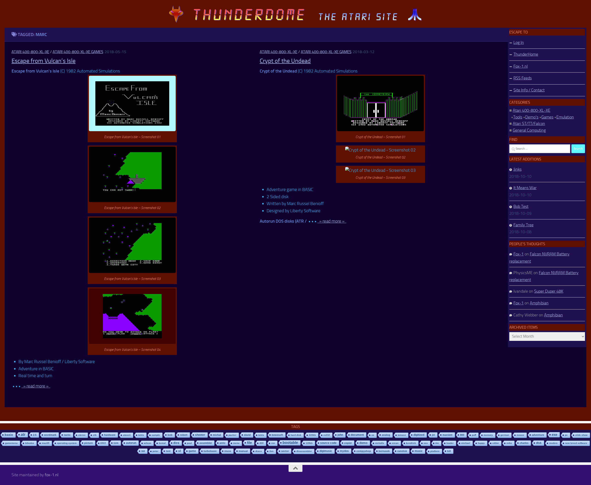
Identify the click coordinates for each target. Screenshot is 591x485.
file (249, 443)
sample (156, 435)
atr (23, 434)
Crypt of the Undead (285, 60)
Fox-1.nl (520, 66)
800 (462, 434)
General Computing (529, 130)
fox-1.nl (51, 474)
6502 (103, 443)
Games (547, 117)
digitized (418, 434)
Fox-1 (518, 254)
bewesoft (277, 434)
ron (273, 443)
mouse (520, 435)
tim (437, 443)
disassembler (304, 451)
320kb (312, 435)
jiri (433, 434)
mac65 (45, 443)
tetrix (141, 435)
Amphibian (539, 303)
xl (179, 451)
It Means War (525, 187)
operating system (67, 443)
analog (386, 434)
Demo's (531, 117)
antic (223, 443)
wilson (147, 443)
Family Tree (523, 224)
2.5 (34, 434)
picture (88, 443)
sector (285, 451)
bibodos (29, 443)
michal (217, 434)
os (372, 435)
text (168, 451)
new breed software (576, 443)
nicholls (379, 443)
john (340, 434)
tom (116, 443)
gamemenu (11, 443)
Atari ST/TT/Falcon (529, 123)
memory (488, 435)
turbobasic (210, 451)
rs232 (326, 435)
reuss (227, 451)
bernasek (384, 451)
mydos (344, 451)
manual (243, 451)
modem (553, 443)
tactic (67, 434)
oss (426, 443)
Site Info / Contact (529, 90)
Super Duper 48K (548, 291)
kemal (162, 443)
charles (524, 443)
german (505, 435)
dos (176, 443)
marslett (447, 434)
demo (363, 443)
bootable (290, 443)
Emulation (565, 117)
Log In (518, 42)
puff (474, 435)
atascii (127, 435)
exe (554, 434)
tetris (261, 435)
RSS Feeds (522, 78)
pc (566, 435)
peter (155, 451)
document (357, 434)
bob (170, 434)
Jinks (517, 169)
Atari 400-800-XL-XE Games (78, 51)
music (419, 451)
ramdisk (402, 451)
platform (435, 451)
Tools (517, 117)
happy (481, 443)
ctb (94, 435)
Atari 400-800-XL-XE (30, 51)
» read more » (35, 386)
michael (465, 443)
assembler (205, 443)
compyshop (363, 451)
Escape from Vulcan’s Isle (43, 60)
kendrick (411, 443)
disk (539, 443)
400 (261, 443)
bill (449, 451)
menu (236, 443)
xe (143, 451)
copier (348, 443)
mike (509, 443)
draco (258, 451)
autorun (131, 443)
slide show (581, 435)
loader (450, 443)
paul (189, 443)
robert (183, 434)
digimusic (326, 451)
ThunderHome (525, 54)
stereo (81, 435)
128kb (309, 443)
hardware (109, 434)
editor (495, 443)
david (247, 434)
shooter (200, 434)
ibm (271, 451)
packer (232, 435)
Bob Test (520, 206)
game (192, 451)
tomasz (402, 435)
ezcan (395, 443)
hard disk (296, 435)
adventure (538, 434)
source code (328, 442)
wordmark (50, 434)
